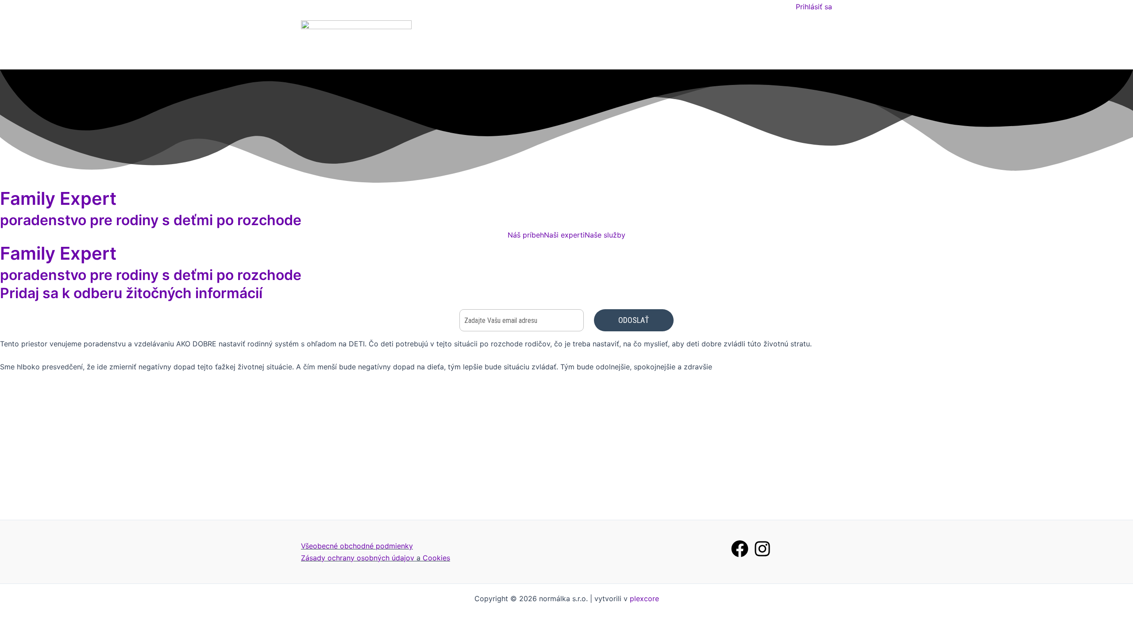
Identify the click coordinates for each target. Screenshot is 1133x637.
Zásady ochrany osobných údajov (357, 557)
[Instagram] (762, 548)
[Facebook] (739, 548)
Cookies (436, 557)
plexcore (644, 598)
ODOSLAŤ (633, 320)
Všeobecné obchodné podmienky (357, 545)
